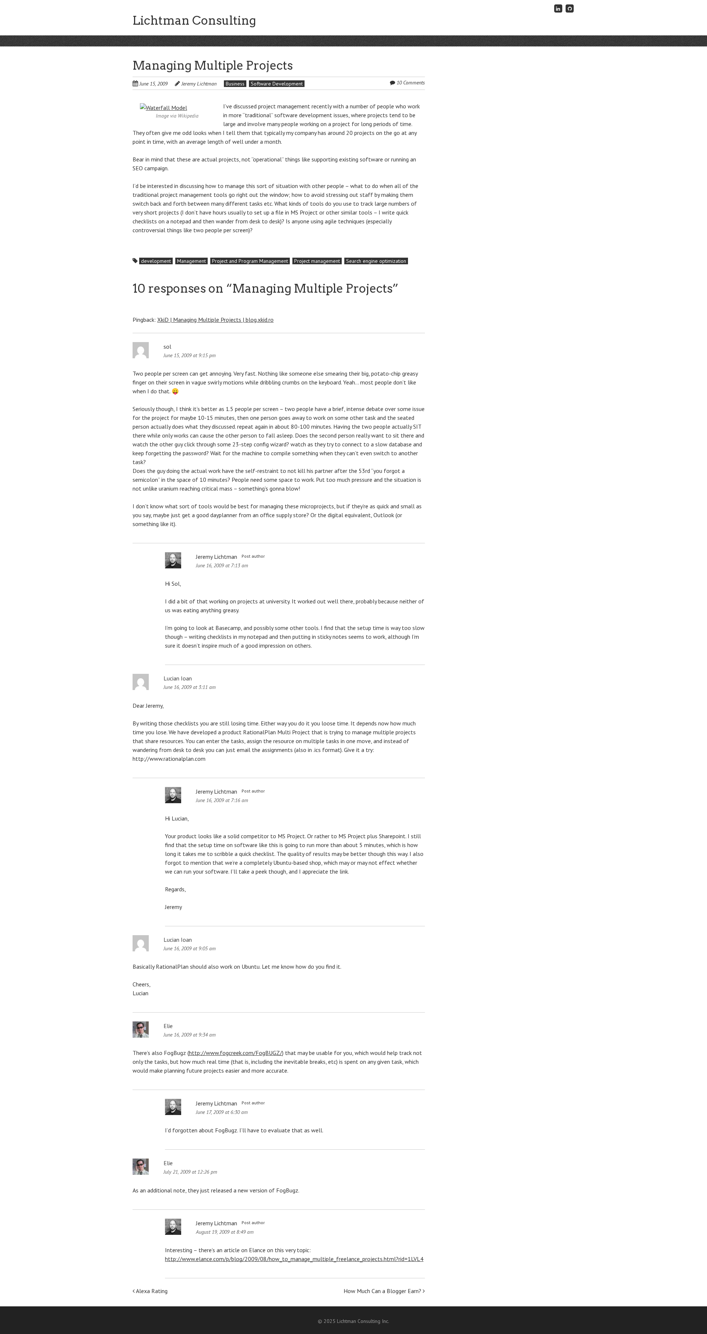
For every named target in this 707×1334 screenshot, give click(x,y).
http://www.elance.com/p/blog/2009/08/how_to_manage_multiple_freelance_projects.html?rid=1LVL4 (294, 1258)
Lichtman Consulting (194, 20)
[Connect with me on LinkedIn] (558, 8)
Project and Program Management (250, 261)
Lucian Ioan (177, 678)
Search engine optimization (376, 261)
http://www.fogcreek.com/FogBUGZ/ (235, 1052)
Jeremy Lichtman (199, 83)
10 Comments (411, 82)
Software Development (277, 83)
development (156, 261)
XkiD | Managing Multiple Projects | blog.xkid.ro (215, 319)
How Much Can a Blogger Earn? (383, 1291)
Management (191, 261)
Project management (317, 261)
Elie (168, 1026)
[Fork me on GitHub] (569, 8)
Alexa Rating (151, 1291)
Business (235, 83)
